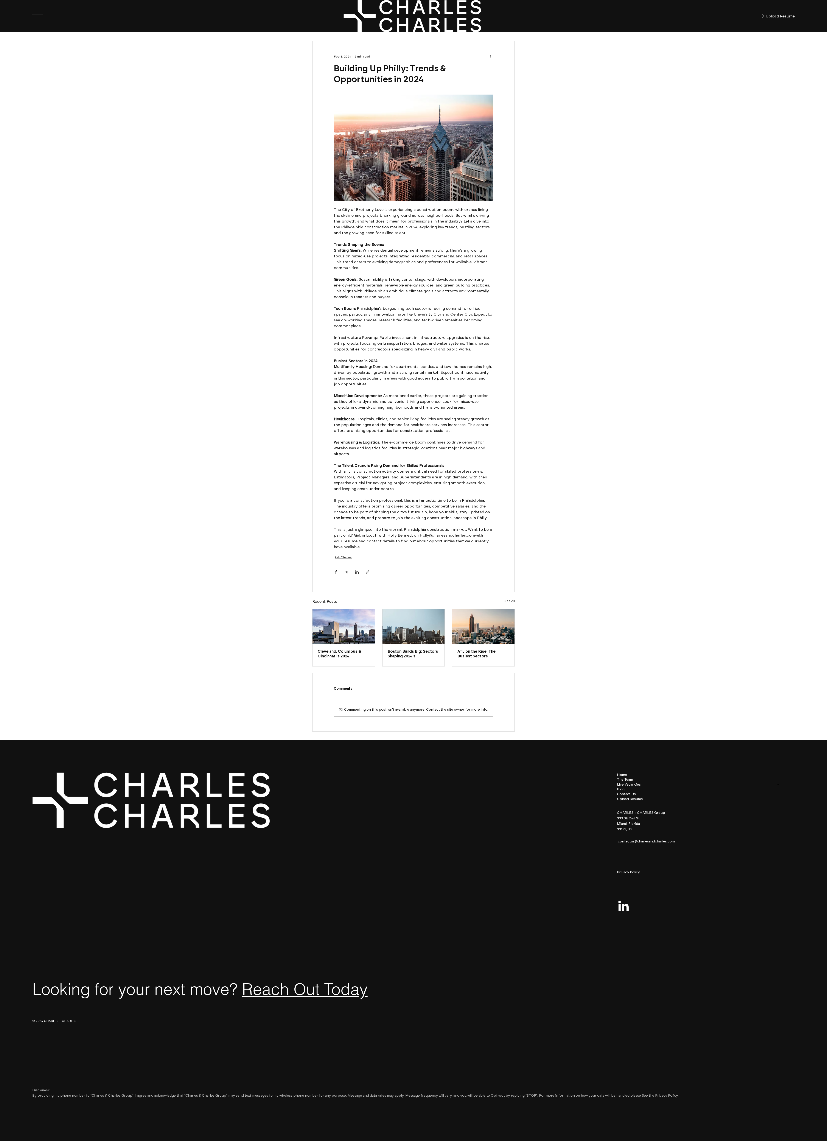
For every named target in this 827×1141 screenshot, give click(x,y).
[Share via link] (367, 572)
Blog (621, 789)
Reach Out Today (305, 989)
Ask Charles (343, 557)
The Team (625, 779)
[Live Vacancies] (778, 784)
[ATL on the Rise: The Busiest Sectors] (483, 626)
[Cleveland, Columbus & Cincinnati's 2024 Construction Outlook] (343, 626)
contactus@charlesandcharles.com (646, 841)
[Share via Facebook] (336, 572)
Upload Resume (630, 799)
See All (510, 601)
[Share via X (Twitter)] (346, 572)
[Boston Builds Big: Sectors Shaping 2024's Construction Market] (413, 626)
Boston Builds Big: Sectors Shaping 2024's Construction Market (413, 653)
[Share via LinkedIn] (357, 572)
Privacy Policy (628, 872)
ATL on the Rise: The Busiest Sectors (476, 653)
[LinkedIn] (623, 906)
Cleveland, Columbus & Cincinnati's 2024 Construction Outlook (339, 653)
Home (622, 775)
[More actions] (490, 56)
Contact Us (626, 794)
